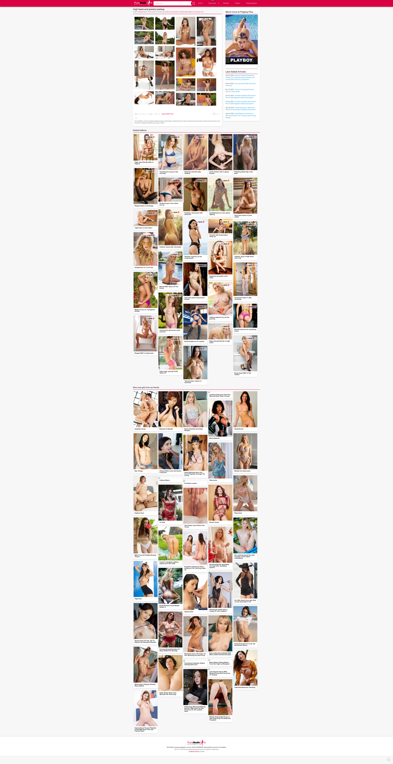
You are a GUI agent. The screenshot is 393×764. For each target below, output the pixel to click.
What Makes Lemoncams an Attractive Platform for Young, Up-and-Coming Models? (241, 115)
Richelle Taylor (183, 12)
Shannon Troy (199, 12)
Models (226, 3)
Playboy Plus (142, 12)
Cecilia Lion (167, 12)
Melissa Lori (191, 12)
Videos (237, 3)
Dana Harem (175, 12)
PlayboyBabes (251, 3)
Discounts (212, 3)
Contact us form (194, 751)
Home (200, 3)
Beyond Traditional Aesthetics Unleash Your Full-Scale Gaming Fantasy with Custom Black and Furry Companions (240, 77)
